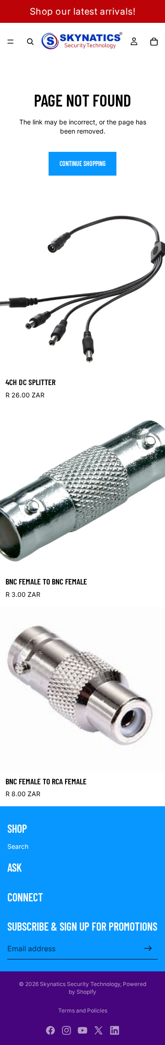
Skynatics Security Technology (80, 984)
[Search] (30, 42)
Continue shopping (82, 163)
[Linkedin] (114, 1030)
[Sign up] (148, 948)
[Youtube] (82, 1030)
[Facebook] (50, 1030)
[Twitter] (98, 1030)
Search (17, 846)
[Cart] (154, 42)
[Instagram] (66, 1030)
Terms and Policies (82, 1010)
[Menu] (10, 41)
